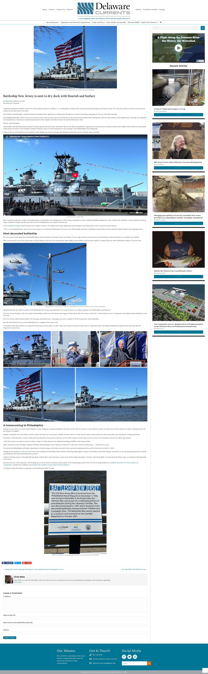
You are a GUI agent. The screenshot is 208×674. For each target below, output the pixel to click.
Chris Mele (9, 101)
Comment (6, 596)
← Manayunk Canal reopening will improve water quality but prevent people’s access (33, 569)
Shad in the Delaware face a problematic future (173, 271)
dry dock (26, 451)
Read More (189, 114)
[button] (59, 22)
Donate (162, 9)
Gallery (138, 9)
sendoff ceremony (14, 226)
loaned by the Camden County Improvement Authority (50, 465)
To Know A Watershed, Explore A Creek (169, 109)
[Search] (203, 28)
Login (125, 672)
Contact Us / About (63, 9)
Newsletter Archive (150, 9)
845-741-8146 (97, 655)
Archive (52, 9)
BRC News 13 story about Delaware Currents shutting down (178, 162)
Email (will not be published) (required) (17, 622)
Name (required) (9, 615)
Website (6, 630)
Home (44, 9)
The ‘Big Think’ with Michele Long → (134, 569)
